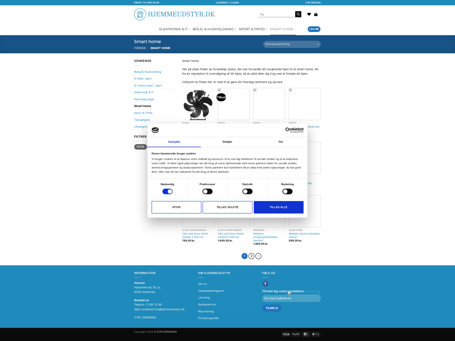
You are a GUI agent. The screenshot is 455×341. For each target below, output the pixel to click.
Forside (140, 48)
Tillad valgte (228, 207)
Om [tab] (281, 141)
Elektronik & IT (173, 29)
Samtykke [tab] (174, 141)
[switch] (207, 191)
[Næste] (258, 256)
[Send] (298, 14)
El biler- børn (143, 78)
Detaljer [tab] (227, 141)
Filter (140, 146)
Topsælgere (142, 120)
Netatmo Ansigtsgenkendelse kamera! (265, 237)
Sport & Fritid (252, 29)
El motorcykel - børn (148, 85)
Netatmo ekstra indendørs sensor (304, 235)
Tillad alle (279, 207)
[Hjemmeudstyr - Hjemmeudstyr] (174, 14)
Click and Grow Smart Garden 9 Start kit (231, 235)
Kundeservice (207, 304)
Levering (204, 297)
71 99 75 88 (154, 304)
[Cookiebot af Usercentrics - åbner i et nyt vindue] (288, 130)
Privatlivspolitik (208, 318)
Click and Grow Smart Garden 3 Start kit (195, 235)
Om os (202, 284)
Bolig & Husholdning (213, 29)
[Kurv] (316, 14)
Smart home (281, 29)
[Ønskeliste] (309, 14)
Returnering (206, 311)
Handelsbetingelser (211, 290)
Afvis (176, 207)
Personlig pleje (144, 99)
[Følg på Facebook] (265, 284)
